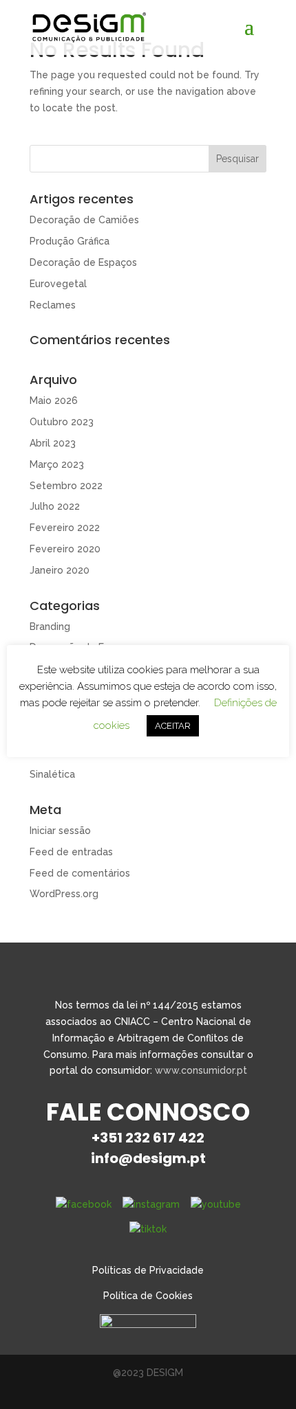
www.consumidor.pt (201, 1070)
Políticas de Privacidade (148, 1270)
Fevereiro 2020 (65, 548)
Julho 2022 (55, 506)
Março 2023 (57, 464)
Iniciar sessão (60, 830)
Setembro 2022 (66, 485)
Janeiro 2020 (59, 570)
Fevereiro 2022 (65, 527)
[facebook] (84, 1204)
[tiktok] (148, 1228)
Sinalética (52, 774)
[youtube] (216, 1204)
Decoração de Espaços (83, 262)
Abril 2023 (53, 443)
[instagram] (151, 1204)
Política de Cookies (148, 1295)
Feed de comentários (80, 873)
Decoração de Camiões (84, 219)
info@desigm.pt (148, 1158)
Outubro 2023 (62, 421)
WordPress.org (64, 893)
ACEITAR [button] (173, 726)
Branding (50, 626)
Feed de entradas (71, 851)
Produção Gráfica (69, 241)
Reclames (53, 305)
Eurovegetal (58, 283)
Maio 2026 (54, 400)
